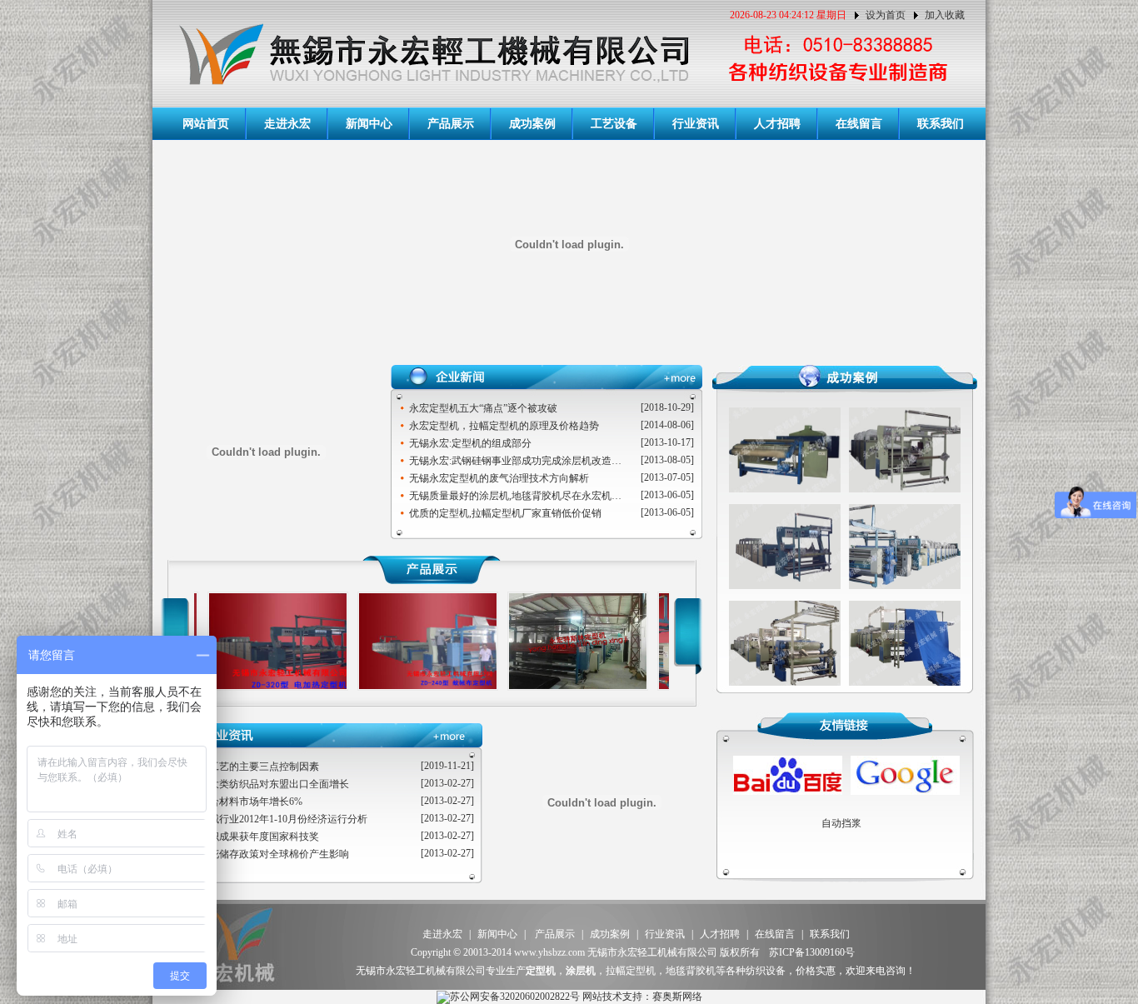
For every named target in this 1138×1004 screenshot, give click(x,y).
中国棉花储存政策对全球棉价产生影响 (264, 854)
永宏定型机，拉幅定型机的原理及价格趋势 (504, 426)
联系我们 (940, 123)
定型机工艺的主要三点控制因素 (249, 766)
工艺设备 (614, 123)
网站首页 (205, 123)
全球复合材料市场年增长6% (240, 801)
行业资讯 (695, 123)
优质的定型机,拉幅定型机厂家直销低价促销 (505, 513)
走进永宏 (287, 123)
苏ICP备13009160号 (812, 952)
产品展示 (450, 123)
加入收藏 (945, 15)
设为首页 (886, 15)
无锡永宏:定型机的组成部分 (470, 443)
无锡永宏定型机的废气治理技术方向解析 (499, 478)
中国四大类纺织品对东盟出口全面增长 (264, 784)
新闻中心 (369, 123)
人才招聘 (777, 123)
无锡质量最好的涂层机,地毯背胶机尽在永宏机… (515, 496)
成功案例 (532, 123)
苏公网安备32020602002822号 (515, 996)
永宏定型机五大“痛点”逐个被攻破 (483, 408)
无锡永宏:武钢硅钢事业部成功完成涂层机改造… (515, 461)
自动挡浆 (841, 823)
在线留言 (859, 123)
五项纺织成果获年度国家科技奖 (249, 836)
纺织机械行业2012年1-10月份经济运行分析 (273, 819)
